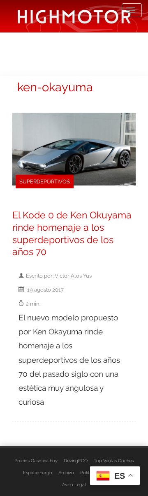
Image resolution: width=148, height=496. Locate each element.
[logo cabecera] (74, 16)
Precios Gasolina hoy (36, 461)
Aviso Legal (74, 484)
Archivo (66, 472)
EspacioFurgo (37, 472)
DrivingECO (76, 461)
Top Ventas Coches (114, 461)
